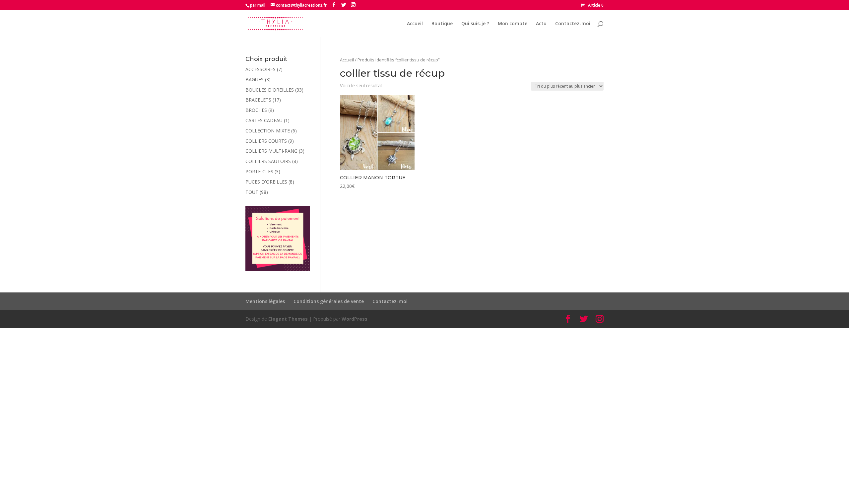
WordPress (354, 319)
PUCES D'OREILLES (266, 182)
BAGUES (254, 79)
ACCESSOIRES (260, 69)
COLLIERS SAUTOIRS (268, 161)
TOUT (251, 192)
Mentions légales (265, 301)
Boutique (442, 24)
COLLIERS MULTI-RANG (271, 151)
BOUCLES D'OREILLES (269, 90)
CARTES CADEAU (264, 120)
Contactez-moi (572, 24)
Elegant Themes (288, 319)
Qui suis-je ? (475, 24)
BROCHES (256, 110)
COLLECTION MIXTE (267, 130)
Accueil (415, 24)
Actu (541, 24)
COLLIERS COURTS (266, 141)
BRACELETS (258, 100)
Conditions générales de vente (329, 301)
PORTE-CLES (259, 171)
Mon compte (512, 24)
